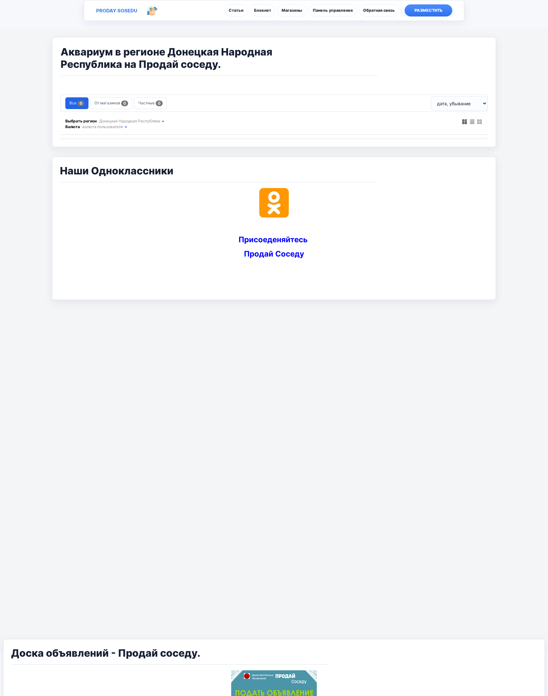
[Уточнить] (162, 121)
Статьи (236, 10)
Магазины (292, 10)
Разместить (428, 10)
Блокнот (262, 10)
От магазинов (110, 103)
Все (75, 103)
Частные (149, 103)
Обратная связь (379, 10)
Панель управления (333, 10)
